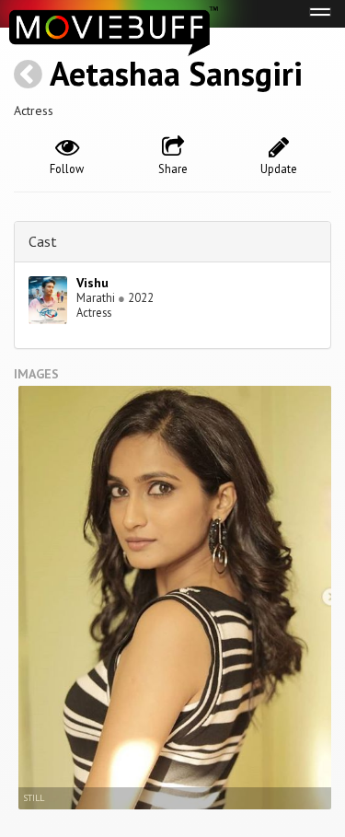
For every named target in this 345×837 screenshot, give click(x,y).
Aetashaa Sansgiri (176, 73)
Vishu (92, 282)
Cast (43, 241)
